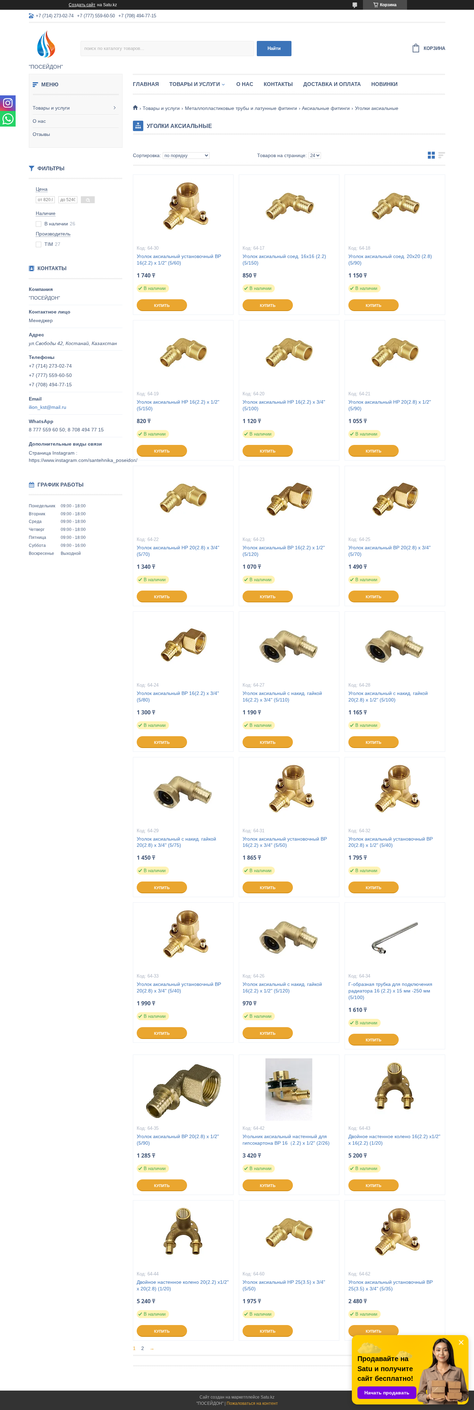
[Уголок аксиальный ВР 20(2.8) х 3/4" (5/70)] (394, 501)
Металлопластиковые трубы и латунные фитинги (241, 108)
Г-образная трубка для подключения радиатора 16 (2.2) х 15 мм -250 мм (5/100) (390, 990)
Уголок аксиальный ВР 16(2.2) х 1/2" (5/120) (284, 551)
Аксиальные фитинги (326, 108)
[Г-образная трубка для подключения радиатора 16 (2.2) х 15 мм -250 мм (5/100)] (394, 937)
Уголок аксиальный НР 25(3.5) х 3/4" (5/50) (284, 1285)
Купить (162, 305)
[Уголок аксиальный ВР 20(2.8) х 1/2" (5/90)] (183, 1089)
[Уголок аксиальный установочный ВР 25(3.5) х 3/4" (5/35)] (394, 1235)
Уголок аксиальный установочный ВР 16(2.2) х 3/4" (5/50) (285, 842)
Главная (146, 84)
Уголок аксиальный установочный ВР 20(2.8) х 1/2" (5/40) (390, 842)
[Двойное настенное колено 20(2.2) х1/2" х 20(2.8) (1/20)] (183, 1235)
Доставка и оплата (332, 84)
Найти (274, 48)
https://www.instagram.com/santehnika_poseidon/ (83, 460)
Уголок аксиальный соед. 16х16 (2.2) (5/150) (284, 259)
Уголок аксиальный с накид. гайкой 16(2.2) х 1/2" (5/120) (282, 987)
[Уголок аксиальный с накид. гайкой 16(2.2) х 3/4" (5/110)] (289, 646)
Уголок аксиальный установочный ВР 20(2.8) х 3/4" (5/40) (179, 987)
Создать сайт (82, 4)
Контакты (278, 84)
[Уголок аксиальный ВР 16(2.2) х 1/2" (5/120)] (289, 501)
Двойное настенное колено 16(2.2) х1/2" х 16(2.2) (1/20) (394, 1140)
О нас (39, 121)
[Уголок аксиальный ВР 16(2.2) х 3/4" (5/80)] (183, 646)
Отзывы (41, 134)
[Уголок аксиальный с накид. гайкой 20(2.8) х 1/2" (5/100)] (394, 646)
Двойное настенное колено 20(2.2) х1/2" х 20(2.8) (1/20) (183, 1285)
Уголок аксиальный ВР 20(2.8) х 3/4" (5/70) (389, 551)
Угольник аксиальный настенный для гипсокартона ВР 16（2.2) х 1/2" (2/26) (286, 1140)
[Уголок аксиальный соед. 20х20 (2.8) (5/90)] (394, 209)
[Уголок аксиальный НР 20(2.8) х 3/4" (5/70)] (183, 501)
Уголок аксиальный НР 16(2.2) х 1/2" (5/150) (178, 405)
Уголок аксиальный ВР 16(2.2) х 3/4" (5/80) (178, 696)
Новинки (384, 84)
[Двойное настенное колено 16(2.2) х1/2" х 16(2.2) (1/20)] (394, 1089)
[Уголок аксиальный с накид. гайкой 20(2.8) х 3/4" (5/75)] (183, 792)
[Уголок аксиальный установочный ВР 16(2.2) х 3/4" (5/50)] (289, 792)
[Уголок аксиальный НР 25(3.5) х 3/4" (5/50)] (289, 1235)
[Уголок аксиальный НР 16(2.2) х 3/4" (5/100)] (289, 355)
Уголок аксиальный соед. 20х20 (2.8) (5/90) (390, 259)
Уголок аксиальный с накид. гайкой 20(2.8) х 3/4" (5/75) (176, 842)
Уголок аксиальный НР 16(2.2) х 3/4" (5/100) (284, 405)
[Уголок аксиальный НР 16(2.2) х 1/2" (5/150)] (183, 355)
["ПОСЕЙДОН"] (55, 43)
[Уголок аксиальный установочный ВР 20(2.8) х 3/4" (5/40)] (183, 937)
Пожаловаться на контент (252, 1403)
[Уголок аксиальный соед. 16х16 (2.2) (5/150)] (289, 209)
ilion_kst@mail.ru (47, 407)
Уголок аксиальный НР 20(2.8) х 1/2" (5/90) (389, 405)
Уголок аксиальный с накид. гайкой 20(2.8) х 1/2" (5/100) (388, 696)
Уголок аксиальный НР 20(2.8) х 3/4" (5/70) (178, 551)
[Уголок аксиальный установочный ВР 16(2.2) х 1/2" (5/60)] (183, 209)
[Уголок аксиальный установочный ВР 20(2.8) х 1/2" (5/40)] (394, 792)
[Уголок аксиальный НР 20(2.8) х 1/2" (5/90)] (394, 355)
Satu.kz (267, 1397)
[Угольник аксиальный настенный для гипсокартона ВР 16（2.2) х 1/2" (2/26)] (289, 1089)
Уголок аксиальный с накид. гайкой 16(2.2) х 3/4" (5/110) (282, 696)
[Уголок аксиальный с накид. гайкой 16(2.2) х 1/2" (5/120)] (289, 937)
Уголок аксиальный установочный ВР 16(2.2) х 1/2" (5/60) (179, 259)
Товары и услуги (51, 108)
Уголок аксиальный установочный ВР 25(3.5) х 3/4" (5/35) (390, 1285)
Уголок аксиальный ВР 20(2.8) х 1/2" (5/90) (178, 1140)
